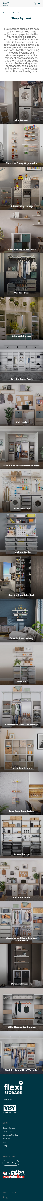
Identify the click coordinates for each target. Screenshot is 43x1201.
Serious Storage (21, 854)
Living (5, 1145)
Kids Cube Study (21, 897)
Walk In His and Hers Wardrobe (21, 1070)
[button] (39, 3)
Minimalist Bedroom (21, 984)
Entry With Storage (21, 336)
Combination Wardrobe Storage (21, 725)
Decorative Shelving (10, 1135)
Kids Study (21, 422)
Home (5, 13)
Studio (5, 1142)
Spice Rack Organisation (21, 811)
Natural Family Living (22, 768)
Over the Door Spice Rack (21, 595)
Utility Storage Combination (21, 1027)
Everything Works (21, 552)
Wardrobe (6, 1138)
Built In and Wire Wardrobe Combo (21, 466)
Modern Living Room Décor (22, 250)
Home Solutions (9, 1128)
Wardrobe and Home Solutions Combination (21, 939)
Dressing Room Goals (22, 379)
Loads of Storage (21, 509)
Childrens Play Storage (21, 206)
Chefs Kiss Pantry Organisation (21, 163)
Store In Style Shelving (21, 638)
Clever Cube (7, 1131)
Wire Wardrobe (21, 293)
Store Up (21, 682)
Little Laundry (21, 120)
